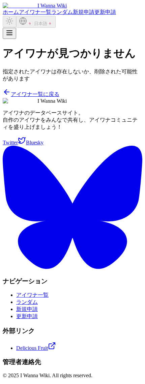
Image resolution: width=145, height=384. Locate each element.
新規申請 (83, 12)
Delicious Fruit (32, 348)
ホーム (11, 12)
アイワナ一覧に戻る (35, 94)
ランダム (62, 12)
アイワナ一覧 (35, 12)
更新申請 (105, 12)
